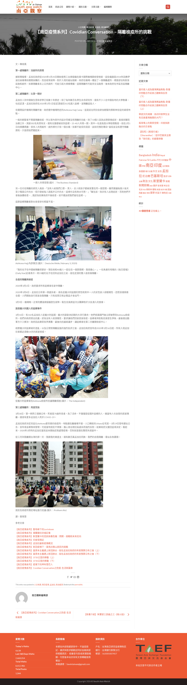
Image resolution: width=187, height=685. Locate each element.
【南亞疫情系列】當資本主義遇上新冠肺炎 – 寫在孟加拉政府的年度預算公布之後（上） (58, 550)
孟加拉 (97, 27)
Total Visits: (21, 661)
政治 (145, 181)
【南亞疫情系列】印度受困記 (29, 539)
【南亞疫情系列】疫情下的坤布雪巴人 (34, 564)
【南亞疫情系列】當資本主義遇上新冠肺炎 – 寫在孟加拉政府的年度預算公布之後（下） (58, 553)
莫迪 (169, 189)
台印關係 (165, 166)
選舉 (152, 192)
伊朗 (143, 166)
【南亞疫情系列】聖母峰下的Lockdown (34, 529)
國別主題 (83, 7)
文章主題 (95, 7)
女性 (160, 171)
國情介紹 (70, 7)
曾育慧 (160, 185)
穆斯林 (149, 189)
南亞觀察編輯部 (105, 41)
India (156, 155)
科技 (144, 189)
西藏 (140, 193)
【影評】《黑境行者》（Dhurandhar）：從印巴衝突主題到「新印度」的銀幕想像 (155, 135)
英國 (165, 189)
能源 (162, 190)
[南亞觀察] (29, 6)
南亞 (150, 165)
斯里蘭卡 (159, 181)
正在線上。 (150, 210)
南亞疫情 (90, 27)
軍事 (148, 193)
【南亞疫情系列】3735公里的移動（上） (35, 557)
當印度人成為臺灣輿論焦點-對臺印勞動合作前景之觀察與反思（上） (154, 105)
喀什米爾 (149, 171)
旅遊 (151, 186)
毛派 (140, 189)
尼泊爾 (146, 176)
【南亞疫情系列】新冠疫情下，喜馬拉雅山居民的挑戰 (41, 546)
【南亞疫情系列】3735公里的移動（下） (35, 560)
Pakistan (143, 160)
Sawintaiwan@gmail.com (78, 664)
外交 (155, 171)
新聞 (168, 181)
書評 (155, 185)
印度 (158, 165)
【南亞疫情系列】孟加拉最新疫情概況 (34, 543)
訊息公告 (59, 7)
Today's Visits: (22, 646)
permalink (79, 584)
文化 (150, 181)
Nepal (162, 155)
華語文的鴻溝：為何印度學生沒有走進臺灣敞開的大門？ (154, 116)
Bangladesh (145, 155)
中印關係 (164, 160)
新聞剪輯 (144, 185)
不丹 (159, 160)
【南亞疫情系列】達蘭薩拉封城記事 (33, 532)
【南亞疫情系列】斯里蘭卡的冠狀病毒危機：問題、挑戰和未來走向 (48, 536)
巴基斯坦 (157, 176)
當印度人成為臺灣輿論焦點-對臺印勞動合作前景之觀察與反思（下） (154, 93)
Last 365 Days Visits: (25, 654)
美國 (158, 190)
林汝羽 (166, 185)
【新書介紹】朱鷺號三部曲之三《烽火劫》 (105, 614)
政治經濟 (105, 27)
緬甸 (154, 189)
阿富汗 (158, 193)
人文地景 (82, 27)
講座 (144, 193)
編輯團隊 (108, 7)
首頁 (50, 7)
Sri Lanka (151, 159)
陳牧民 (165, 193)
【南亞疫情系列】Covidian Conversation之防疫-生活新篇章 (44, 568)
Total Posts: (21, 669)
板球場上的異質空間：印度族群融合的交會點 (154, 125)
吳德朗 (142, 171)
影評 (166, 176)
